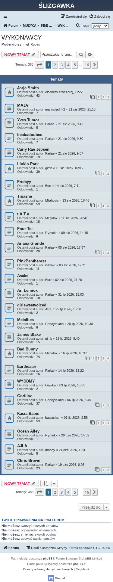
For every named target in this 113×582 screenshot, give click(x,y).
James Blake (29, 334)
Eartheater (26, 366)
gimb (48, 168)
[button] (39, 64)
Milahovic (52, 200)
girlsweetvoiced (31, 305)
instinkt (50, 265)
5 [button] (75, 64)
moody (50, 450)
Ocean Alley (28, 431)
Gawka (50, 385)
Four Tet (25, 228)
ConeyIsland (54, 324)
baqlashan (52, 417)
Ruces (35, 44)
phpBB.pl (79, 564)
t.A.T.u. (23, 214)
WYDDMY (26, 381)
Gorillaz (24, 396)
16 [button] (87, 64)
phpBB (48, 558)
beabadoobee (29, 134)
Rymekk (51, 233)
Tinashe (24, 196)
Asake (22, 275)
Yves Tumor (28, 120)
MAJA (22, 105)
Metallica (25, 320)
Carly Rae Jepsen (33, 149)
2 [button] (55, 64)
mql (26, 44)
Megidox (51, 218)
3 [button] (62, 64)
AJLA (22, 446)
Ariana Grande (30, 243)
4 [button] (68, 64)
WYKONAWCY (22, 37)
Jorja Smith (28, 88)
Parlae (50, 124)
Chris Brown (28, 460)
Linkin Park (28, 164)
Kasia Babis (28, 413)
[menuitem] (99, 16)
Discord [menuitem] (59, 578)
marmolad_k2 (55, 109)
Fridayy (24, 181)
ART (48, 309)
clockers (51, 92)
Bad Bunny (27, 349)
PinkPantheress (31, 261)
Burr (48, 186)
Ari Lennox (27, 290)
